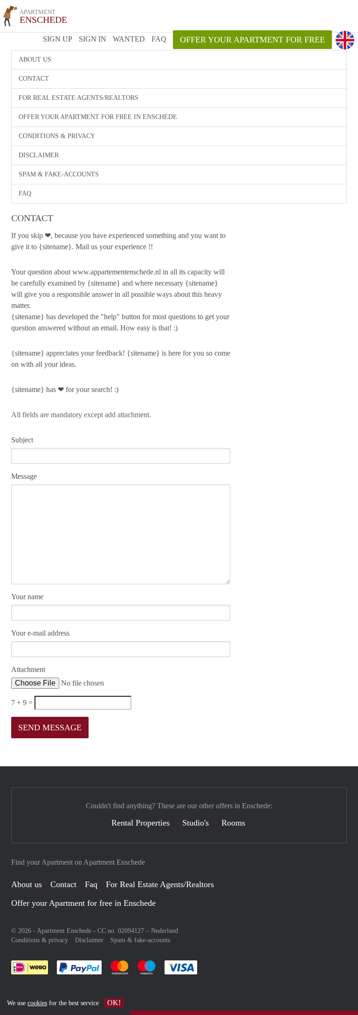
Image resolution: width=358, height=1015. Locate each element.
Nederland (164, 930)
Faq (91, 884)
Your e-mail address (40, 633)
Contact (34, 78)
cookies (37, 1003)
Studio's (195, 822)
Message (24, 476)
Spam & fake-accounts (59, 174)
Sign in (92, 39)
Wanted (129, 39)
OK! (114, 1003)
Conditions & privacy (57, 136)
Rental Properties (140, 822)
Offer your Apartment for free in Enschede (98, 116)
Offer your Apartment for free (252, 39)
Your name (27, 597)
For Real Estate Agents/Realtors (78, 97)
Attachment (28, 669)
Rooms (233, 822)
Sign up (57, 39)
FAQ (158, 39)
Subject (22, 440)
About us (35, 59)
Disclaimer (39, 155)
